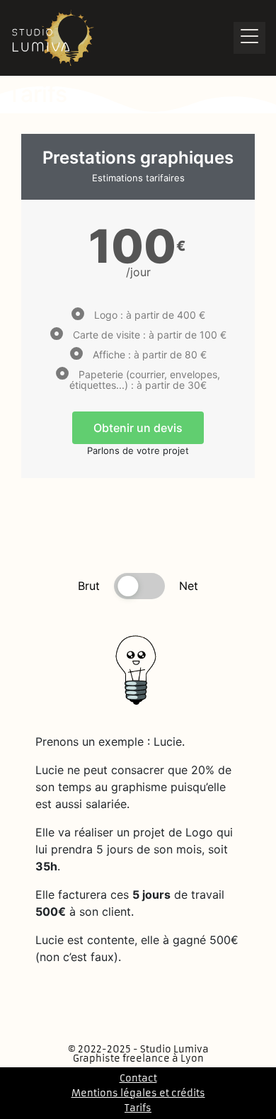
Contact (138, 1078)
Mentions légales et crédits (138, 1093)
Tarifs (138, 1108)
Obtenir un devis (138, 428)
